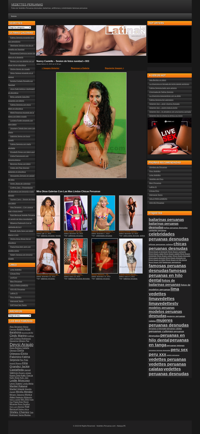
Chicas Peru (15, 274)
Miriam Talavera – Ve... (101, 274)
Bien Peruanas (16, 282)
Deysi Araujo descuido (181, 256)
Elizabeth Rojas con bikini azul (22, 152)
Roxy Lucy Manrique (17, 407)
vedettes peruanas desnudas (169, 371)
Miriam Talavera (17, 395)
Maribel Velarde (17, 389)
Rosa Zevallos (24, 404)
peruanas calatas (174, 329)
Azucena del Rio (27, 333)
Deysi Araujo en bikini (157, 260)
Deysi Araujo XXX (155, 262)
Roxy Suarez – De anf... (73, 232)
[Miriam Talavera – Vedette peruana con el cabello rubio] (105, 255)
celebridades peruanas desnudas (169, 236)
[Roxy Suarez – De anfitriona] (77, 213)
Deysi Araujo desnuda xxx (176, 258)
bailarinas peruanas (48, 236)
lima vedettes (164, 291)
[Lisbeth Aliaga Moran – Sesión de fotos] (132, 255)
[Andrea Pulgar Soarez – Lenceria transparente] (132, 213)
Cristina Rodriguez (22, 338)
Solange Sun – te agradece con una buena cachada (170, 112)
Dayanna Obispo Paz (19, 341)
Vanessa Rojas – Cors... (73, 274)
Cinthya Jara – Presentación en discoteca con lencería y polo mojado (21, 192)
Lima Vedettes (16, 270)
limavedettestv (163, 303)
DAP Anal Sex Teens (18, 305)
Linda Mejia (28, 383)
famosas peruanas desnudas (167, 268)
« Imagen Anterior (50, 68)
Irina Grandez (19, 364)
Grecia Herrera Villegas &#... (47, 274)
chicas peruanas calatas (161, 244)
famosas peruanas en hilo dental (167, 275)
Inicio (14, 16)
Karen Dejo (15, 375)
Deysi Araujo (21, 344)
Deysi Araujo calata (156, 254)
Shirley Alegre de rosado (20, 69)
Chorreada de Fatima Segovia (161, 92)
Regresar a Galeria (80, 68)
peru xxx (157, 354)
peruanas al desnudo (157, 329)
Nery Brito (25, 400)
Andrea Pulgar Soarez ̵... (129, 232)
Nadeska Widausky (24, 397)
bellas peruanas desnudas (176, 228)
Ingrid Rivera (16, 363)
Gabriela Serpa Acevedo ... (103, 232)
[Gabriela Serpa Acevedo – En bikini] (105, 213)
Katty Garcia (27, 375)
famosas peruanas (172, 262)
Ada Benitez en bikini (157, 80)
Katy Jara (24, 378)
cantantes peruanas (157, 230)
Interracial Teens (16, 301)
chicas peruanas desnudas (168, 246)
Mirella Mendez (24, 391)
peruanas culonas (161, 331)
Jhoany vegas (24, 373)
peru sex (179, 349)
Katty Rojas (15, 378)
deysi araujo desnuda (157, 258)
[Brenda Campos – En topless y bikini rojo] (49, 213)
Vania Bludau (25, 415)
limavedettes (162, 298)
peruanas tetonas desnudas (159, 350)
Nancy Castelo (15, 400)
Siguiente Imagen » (114, 68)
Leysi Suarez (16, 383)
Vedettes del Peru (156, 179)
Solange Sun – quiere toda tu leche (163, 108)
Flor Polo (24, 360)
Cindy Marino (18, 335)
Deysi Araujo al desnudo (158, 252)
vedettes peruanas (167, 359)
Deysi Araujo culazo (164, 256)
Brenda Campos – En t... (46, 232)
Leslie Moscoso (20, 380)
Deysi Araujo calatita (172, 254)
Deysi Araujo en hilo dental (176, 260)
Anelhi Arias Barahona (20, 331)
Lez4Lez (13, 278)
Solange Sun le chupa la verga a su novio (166, 116)
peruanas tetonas (175, 345)
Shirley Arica (23, 409)
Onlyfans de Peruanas (158, 167)
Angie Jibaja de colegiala (20, 184)
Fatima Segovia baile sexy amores (163, 88)
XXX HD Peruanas (17, 289)
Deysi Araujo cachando (177, 252)
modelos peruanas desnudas (165, 313)
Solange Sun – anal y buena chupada (164, 104)
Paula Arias (18, 402)
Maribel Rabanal (18, 386)
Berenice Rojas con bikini (20, 164)
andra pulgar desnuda (131, 236)
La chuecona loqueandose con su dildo (165, 96)
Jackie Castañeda (20, 368)
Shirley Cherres (19, 412)
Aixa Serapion (16, 327)
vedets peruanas (173, 355)
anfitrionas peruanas (75, 236)
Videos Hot (158, 75)
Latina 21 (14, 293)
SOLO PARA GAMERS (19, 285)
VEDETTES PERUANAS (27, 4)
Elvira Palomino (19, 355)
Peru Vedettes (15, 297)
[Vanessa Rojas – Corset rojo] (77, 255)
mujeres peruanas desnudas (169, 322)
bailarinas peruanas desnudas (79, 278)
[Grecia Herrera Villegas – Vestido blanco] (49, 255)
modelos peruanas (162, 307)
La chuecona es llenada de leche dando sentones (169, 84)
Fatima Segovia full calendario (161, 100)
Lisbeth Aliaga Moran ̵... (128, 274)
